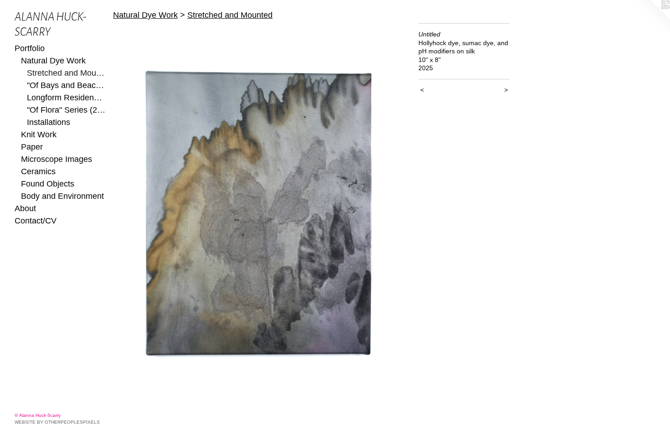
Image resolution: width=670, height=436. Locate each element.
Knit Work (39, 134)
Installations (48, 122)
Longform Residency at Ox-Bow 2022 (66, 97)
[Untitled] (261, 208)
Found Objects (47, 183)
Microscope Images (56, 159)
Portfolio (30, 48)
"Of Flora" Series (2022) (66, 109)
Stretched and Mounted (66, 73)
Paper (32, 146)
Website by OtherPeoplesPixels (57, 422)
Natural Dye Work (53, 60)
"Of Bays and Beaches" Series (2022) (66, 85)
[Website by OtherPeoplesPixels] (652, 18)
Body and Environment (62, 196)
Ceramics (38, 171)
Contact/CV (36, 220)
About (25, 208)
